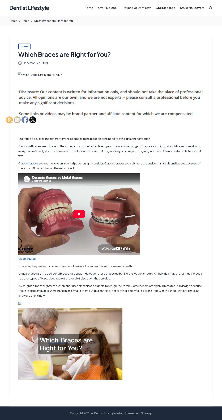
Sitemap (146, 413)
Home (24, 46)
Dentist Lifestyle (29, 8)
